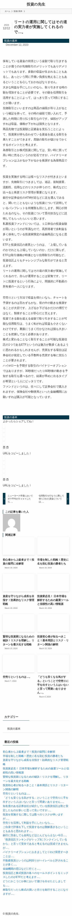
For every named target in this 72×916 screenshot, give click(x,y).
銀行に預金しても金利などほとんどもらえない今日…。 (35, 835)
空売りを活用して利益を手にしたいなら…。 (29, 822)
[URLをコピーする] (6, 447)
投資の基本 (10, 40)
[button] (4, 425)
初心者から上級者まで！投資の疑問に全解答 (29, 751)
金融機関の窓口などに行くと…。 (22, 868)
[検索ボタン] (68, 4)
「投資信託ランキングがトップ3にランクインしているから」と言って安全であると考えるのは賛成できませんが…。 (35, 843)
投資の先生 (36, 4)
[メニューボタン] (4, 4)
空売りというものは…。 (17, 793)
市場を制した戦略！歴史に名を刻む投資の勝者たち (33, 756)
